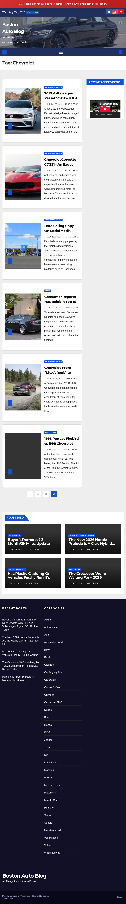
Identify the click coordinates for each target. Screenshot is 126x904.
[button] (116, 52)
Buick (47, 291)
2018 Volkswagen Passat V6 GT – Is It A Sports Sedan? (61, 98)
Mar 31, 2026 (16, 549)
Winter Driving (52, 853)
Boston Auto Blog (24, 876)
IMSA (47, 732)
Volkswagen (14, 536)
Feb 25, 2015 (53, 308)
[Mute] (114, 114)
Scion (47, 815)
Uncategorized (52, 830)
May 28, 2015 (53, 237)
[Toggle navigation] (61, 52)
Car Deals (50, 679)
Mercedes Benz (53, 785)
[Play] (93, 114)
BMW (47, 649)
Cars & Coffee (52, 687)
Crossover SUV (53, 702)
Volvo (47, 845)
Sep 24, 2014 (53, 379)
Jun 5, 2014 (53, 450)
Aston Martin (51, 627)
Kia (46, 755)
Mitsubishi (50, 792)
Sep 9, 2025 (76, 549)
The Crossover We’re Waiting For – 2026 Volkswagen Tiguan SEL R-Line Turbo (92, 579)
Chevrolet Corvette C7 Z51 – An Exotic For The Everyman (60, 164)
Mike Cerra (71, 104)
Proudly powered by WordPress (16, 896)
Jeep (47, 747)
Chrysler (49, 695)
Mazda (48, 777)
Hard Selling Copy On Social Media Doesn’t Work (59, 231)
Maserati (49, 770)
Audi (46, 634)
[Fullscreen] (117, 114)
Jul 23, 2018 (53, 170)
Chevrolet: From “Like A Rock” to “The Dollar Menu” (59, 373)
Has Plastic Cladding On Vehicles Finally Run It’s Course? (29, 577)
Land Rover (50, 762)
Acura (47, 619)
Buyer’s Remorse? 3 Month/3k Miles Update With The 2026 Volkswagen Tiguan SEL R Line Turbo (32, 545)
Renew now (70, 3)
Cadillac (49, 664)
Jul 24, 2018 (53, 104)
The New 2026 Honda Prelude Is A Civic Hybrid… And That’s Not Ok (91, 543)
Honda (91, 536)
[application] (105, 109)
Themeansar (7, 899)
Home (119, 897)
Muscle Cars (50, 433)
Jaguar (48, 740)
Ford (46, 717)
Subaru (48, 822)
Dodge (48, 710)
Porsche (48, 807)
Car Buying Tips (53, 672)
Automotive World (53, 87)
